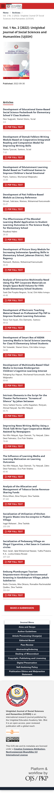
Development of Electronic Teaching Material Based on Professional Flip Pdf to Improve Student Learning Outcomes (26, 313)
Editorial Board (27, 640)
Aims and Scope (27, 627)
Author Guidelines (27, 631)
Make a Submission (22, 608)
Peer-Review (27, 645)
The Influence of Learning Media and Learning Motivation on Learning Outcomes (24, 459)
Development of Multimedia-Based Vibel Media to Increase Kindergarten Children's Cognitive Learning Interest (26, 368)
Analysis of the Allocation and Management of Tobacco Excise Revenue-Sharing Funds (26, 489)
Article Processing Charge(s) (27, 636)
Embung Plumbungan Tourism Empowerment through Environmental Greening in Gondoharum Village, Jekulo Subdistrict (26, 576)
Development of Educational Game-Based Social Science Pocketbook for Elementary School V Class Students (26, 112)
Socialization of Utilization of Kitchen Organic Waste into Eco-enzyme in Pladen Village (26, 516)
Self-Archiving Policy (27, 667)
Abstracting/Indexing (27, 649)
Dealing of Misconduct (27, 654)
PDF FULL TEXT (15, 127)
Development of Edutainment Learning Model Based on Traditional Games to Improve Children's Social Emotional (25, 170)
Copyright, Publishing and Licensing (27, 658)
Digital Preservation (27, 663)
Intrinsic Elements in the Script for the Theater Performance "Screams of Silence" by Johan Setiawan (25, 398)
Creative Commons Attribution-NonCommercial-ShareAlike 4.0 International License (26, 752)
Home (5, 13)
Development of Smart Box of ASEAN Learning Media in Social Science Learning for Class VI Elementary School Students (27, 340)
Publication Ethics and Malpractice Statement (27, 673)
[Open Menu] (3, 6)
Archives (16, 13)
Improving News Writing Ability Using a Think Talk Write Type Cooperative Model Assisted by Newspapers (26, 428)
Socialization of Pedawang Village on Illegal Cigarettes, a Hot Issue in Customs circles (26, 544)
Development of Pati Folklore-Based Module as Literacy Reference (23, 196)
